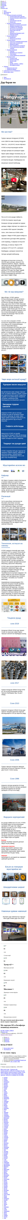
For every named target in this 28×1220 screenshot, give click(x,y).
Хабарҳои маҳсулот (12, 68)
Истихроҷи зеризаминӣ (16, 29)
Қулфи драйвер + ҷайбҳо (16, 63)
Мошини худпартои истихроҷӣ (18, 24)
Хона (5, 11)
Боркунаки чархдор (15, 30)
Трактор (12, 51)
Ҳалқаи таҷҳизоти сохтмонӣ (14, 15)
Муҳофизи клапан (15, 65)
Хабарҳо (6, 66)
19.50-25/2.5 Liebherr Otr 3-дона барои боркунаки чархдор (13, 1074)
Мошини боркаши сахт (16, 26)
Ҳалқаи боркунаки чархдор (17, 16)
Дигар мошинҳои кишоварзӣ (17, 55)
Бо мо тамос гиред (8, 72)
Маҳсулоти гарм (5, 1069)
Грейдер (12, 19)
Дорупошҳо (13, 54)
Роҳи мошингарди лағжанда (17, 45)
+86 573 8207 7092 (15, 1061)
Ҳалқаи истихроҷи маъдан (14, 23)
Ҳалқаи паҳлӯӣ (5, 1070)
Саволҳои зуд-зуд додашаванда (12, 70)
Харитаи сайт (14, 1069)
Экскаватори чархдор (15, 20)
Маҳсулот (6, 13)
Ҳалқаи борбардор (12, 36)
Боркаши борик (14, 34)
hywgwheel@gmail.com (20, 1060)
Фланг (19, 1072)
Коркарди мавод (14, 44)
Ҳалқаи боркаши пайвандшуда (18, 17)
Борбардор (13, 37)
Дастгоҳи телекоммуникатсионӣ (18, 41)
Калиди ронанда (13, 1072)
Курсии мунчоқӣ (14, 59)
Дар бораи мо (7, 12)
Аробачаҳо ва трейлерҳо (16, 27)
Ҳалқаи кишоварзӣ (12, 49)
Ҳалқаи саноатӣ (11, 40)
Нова (11, 62)
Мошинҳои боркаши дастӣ (17, 33)
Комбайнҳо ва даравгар (16, 52)
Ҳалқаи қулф (13, 58)
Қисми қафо (13, 61)
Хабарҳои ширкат (11, 69)
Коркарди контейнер (15, 38)
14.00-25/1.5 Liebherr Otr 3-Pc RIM (14, 1075)
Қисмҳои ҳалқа (11, 56)
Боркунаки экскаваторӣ (16, 42)
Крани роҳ (13, 22)
